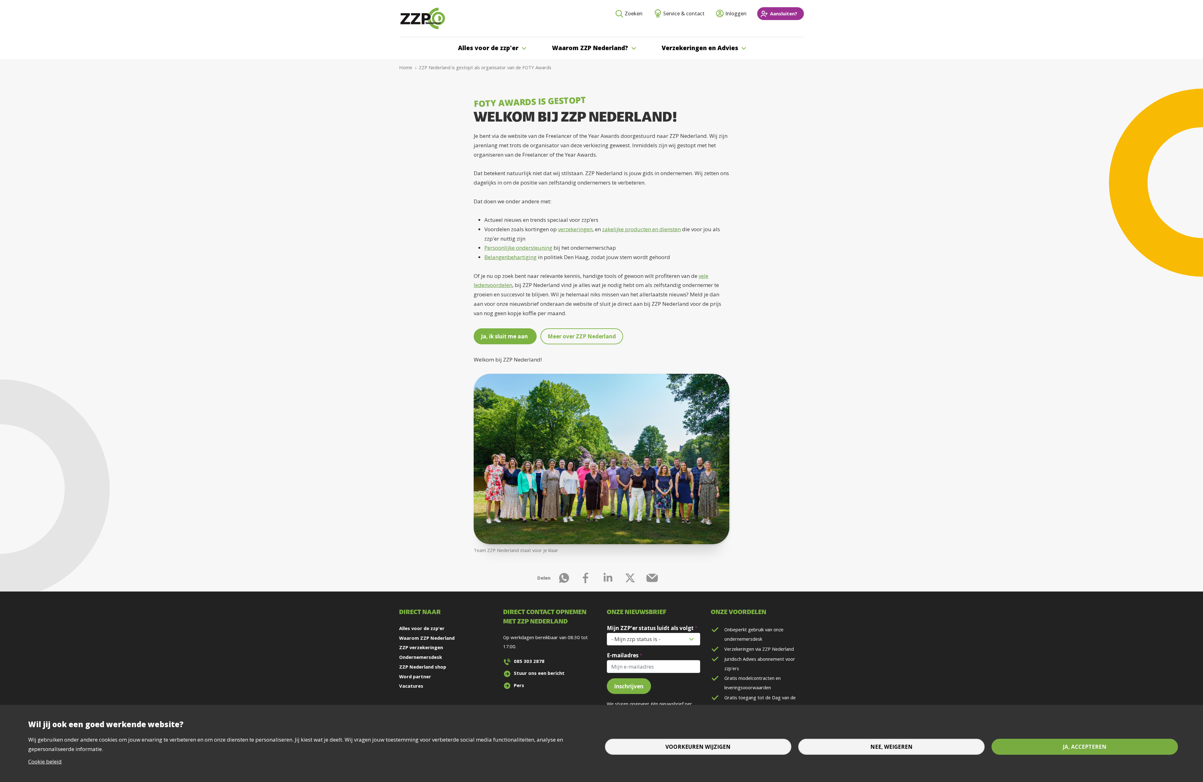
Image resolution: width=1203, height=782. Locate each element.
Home (405, 67)
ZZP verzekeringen (421, 647)
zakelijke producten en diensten (641, 229)
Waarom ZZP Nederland (427, 638)
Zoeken (634, 13)
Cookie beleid (45, 761)
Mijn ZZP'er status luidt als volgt (650, 628)
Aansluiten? (783, 13)
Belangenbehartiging (510, 257)
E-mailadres (622, 655)
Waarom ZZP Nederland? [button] (590, 48)
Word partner (415, 676)
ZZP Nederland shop (422, 667)
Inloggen (736, 13)
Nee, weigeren (891, 746)
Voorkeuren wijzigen (698, 746)
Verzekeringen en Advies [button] (700, 48)
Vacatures (411, 686)
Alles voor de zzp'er (422, 628)
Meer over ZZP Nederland (582, 336)
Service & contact (684, 13)
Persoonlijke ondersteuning (518, 247)
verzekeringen (575, 229)
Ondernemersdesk (420, 657)
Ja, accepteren (1085, 746)
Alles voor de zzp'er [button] (488, 48)
